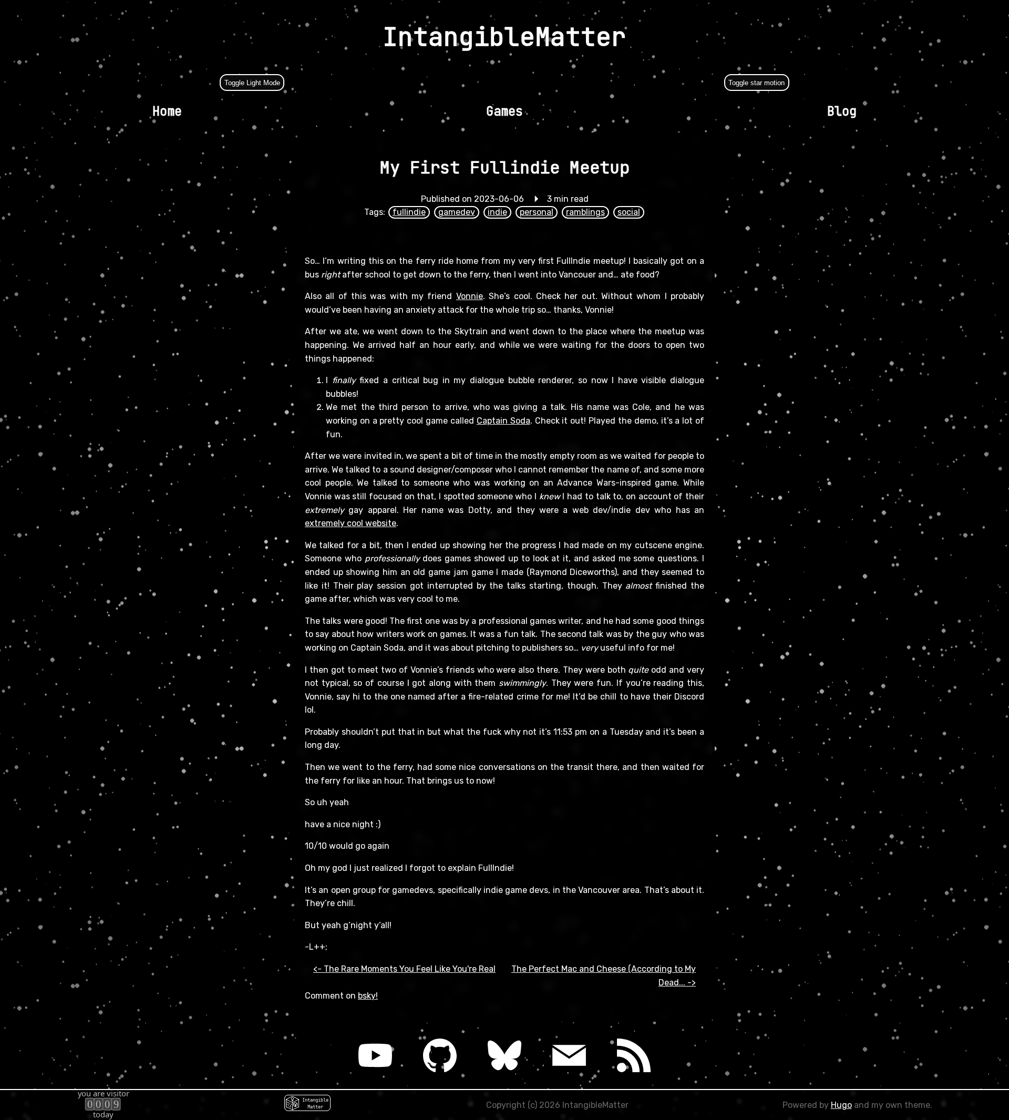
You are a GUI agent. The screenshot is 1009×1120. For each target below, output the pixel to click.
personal (536, 212)
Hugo (841, 1105)
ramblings (585, 212)
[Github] (439, 1055)
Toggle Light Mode (252, 83)
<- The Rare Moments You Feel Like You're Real (404, 969)
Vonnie (469, 296)
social (628, 212)
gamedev (456, 212)
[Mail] (569, 1055)
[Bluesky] (504, 1055)
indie (497, 212)
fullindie (409, 212)
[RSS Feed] (634, 1055)
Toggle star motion (756, 83)
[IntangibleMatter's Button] (307, 1105)
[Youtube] (375, 1055)
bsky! (368, 996)
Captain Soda (503, 421)
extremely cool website (350, 523)
